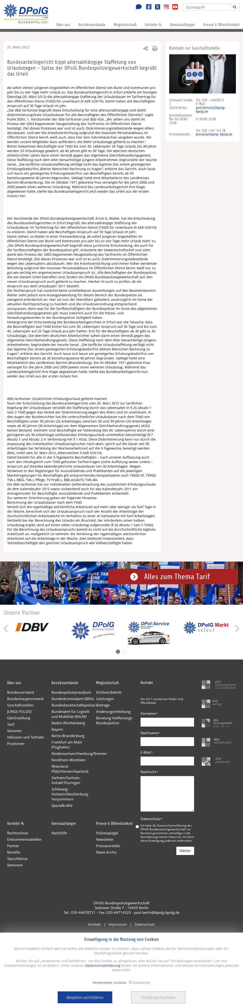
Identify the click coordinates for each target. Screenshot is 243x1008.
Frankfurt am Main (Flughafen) (66, 744)
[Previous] (6, 628)
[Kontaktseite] (137, 7)
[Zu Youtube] (173, 7)
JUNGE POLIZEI (19, 711)
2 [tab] (125, 652)
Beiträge (103, 705)
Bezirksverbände (92, 25)
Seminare (15, 865)
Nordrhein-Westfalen (68, 759)
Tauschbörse (17, 858)
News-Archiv (106, 852)
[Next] (236, 628)
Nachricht (149, 771)
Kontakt (94, 924)
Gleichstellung (18, 717)
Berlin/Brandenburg (67, 735)
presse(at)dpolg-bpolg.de (214, 134)
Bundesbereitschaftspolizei (73, 705)
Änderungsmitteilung (113, 711)
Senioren (14, 730)
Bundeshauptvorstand (25, 698)
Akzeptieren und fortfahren (84, 997)
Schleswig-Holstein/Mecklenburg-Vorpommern (70, 794)
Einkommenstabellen (24, 839)
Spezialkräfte (61, 805)
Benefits (13, 852)
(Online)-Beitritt (108, 692)
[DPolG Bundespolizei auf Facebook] (147, 7)
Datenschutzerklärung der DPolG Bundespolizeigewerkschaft (166, 827)
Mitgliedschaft (125, 25)
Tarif (10, 724)
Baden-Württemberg (68, 722)
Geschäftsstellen (20, 705)
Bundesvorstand (20, 692)
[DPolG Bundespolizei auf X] (155, 7)
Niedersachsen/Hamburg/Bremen (73, 753)
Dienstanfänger (182, 25)
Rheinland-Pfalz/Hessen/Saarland (69, 769)
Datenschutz (151, 818)
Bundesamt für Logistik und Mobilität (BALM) (70, 714)
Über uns (63, 25)
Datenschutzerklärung (102, 965)
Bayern (57, 729)
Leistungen (105, 698)
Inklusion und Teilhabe (25, 737)
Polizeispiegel (107, 833)
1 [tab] (118, 652)
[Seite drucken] (154, 48)
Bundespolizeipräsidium (71, 692)
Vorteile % (153, 25)
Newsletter (105, 839)
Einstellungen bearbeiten (158, 997)
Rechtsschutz (17, 833)
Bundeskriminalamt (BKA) (72, 698)
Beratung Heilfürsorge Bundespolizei (114, 720)
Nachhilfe (59, 833)
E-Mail (146, 752)
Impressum (117, 924)
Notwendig (141, 982)
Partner (13, 845)
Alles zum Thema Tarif (177, 577)
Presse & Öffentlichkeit (221, 25)
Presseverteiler (108, 845)
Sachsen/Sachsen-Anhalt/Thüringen (66, 780)
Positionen (15, 743)
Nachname (150, 732)
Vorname (149, 713)
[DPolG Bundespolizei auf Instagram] (164, 6)
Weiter (185, 851)
